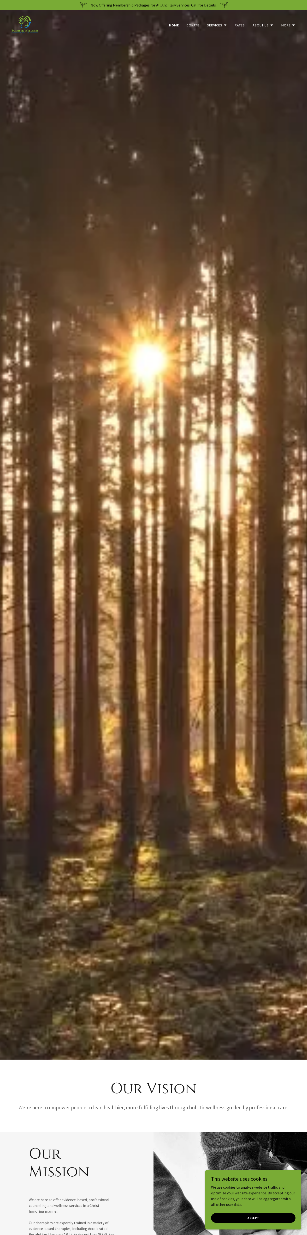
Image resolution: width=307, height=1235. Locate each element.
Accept (253, 1218)
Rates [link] (240, 25)
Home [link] (174, 25)
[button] (217, 25)
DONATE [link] (193, 25)
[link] (25, 24)
